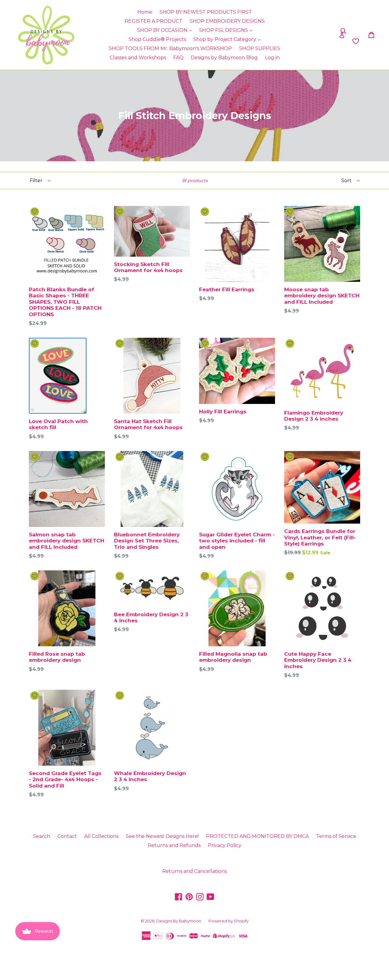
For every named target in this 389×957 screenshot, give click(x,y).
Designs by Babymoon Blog (224, 57)
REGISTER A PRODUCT (153, 21)
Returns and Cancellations (194, 871)
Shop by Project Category (225, 39)
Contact (67, 836)
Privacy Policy (224, 845)
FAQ (178, 57)
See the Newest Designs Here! (162, 836)
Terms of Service (336, 836)
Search (41, 836)
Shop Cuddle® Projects (157, 39)
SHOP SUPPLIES (259, 48)
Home (144, 12)
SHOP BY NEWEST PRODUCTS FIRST (206, 12)
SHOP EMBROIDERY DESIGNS (227, 21)
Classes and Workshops (138, 57)
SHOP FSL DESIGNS (224, 30)
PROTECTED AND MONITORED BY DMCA (257, 836)
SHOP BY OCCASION (163, 30)
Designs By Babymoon (178, 920)
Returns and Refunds (174, 845)
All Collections (101, 836)
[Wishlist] (314, 41)
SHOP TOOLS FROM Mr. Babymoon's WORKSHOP (170, 48)
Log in (272, 57)
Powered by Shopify (228, 920)
